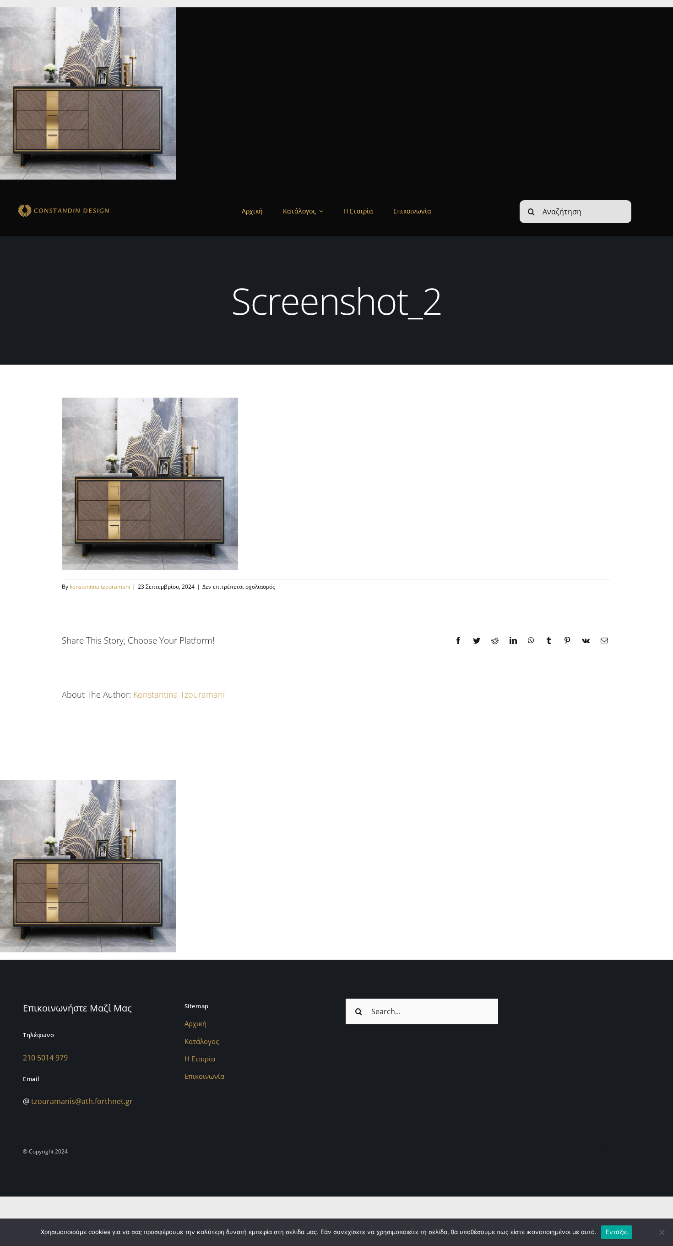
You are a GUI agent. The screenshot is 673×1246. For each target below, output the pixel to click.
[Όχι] (661, 1232)
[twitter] (638, 1150)
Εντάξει (617, 1231)
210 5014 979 (45, 1058)
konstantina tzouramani (100, 586)
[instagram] (603, 1150)
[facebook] (620, 1150)
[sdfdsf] (81, 206)
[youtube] (655, 1150)
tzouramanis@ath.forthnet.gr (82, 1101)
